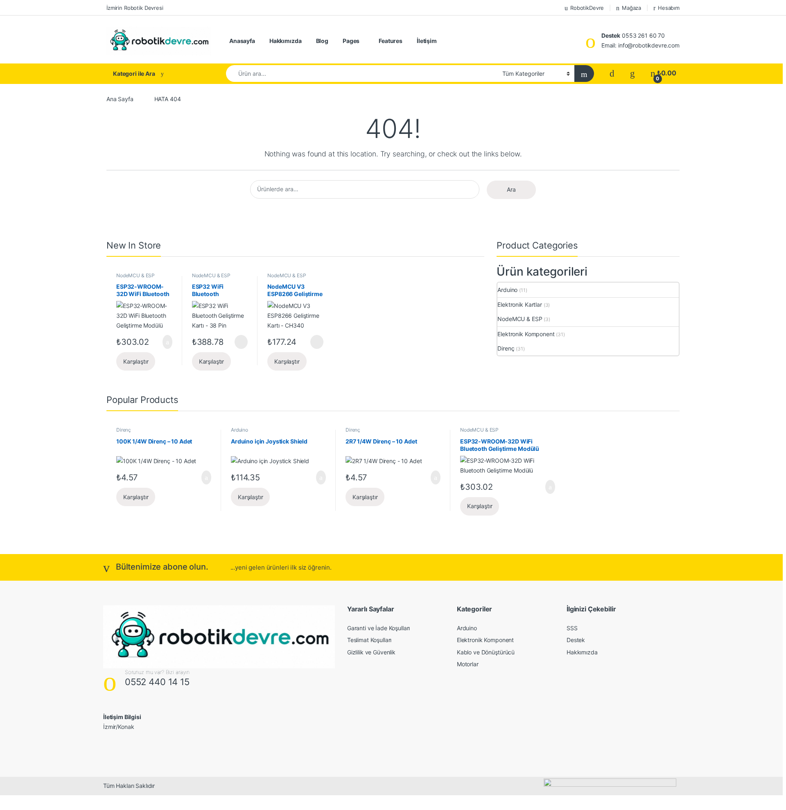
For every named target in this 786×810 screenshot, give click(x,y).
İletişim (427, 40)
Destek (576, 639)
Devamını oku (236, 342)
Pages (351, 40)
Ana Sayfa (119, 98)
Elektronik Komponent (525, 333)
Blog (322, 40)
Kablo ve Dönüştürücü (486, 652)
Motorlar (468, 664)
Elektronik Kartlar (519, 304)
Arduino (507, 289)
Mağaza (631, 8)
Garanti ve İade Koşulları (378, 627)
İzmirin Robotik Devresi (134, 8)
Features (390, 40)
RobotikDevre (587, 8)
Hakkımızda (285, 40)
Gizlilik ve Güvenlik (371, 652)
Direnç (505, 348)
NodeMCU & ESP (135, 275)
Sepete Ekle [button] (163, 342)
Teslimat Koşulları (369, 639)
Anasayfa (242, 40)
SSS (572, 627)
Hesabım (669, 8)
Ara (511, 189)
